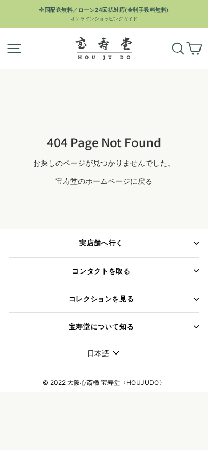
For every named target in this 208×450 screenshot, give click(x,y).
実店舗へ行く (101, 243)
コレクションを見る (101, 299)
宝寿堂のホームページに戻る (104, 181)
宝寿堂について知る (101, 327)
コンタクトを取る (101, 271)
